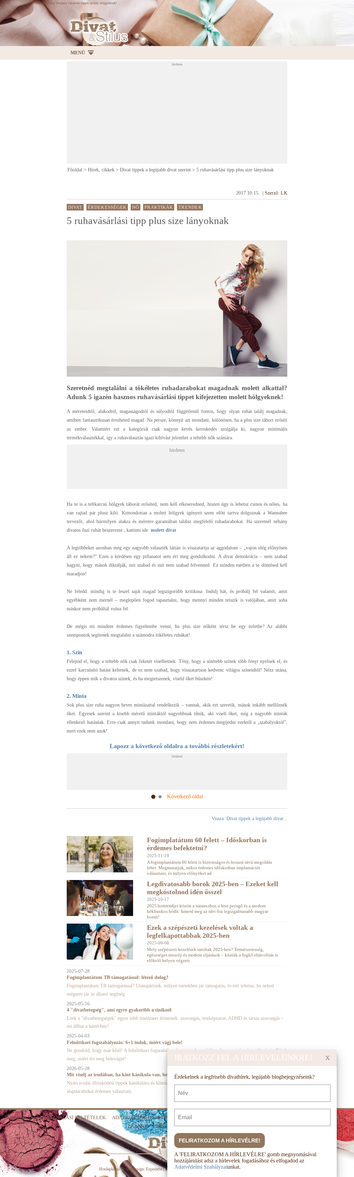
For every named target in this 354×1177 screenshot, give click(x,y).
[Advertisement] (210, 114)
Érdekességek (107, 207)
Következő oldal (185, 796)
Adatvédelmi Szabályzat (200, 1167)
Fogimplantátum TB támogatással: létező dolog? (117, 977)
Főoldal (74, 169)
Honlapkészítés (111, 1169)
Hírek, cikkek (101, 169)
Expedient (154, 1169)
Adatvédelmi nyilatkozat (147, 1117)
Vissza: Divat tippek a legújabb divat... (249, 818)
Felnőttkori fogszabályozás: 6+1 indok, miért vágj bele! (125, 1042)
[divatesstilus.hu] (97, 31)
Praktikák (159, 207)
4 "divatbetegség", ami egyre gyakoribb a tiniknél (119, 1010)
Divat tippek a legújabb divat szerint (155, 169)
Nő (135, 207)
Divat (75, 207)
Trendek (190, 207)
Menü (78, 52)
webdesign (135, 1169)
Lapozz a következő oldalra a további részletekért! (177, 746)
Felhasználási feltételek (70, 1117)
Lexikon (139, 1126)
